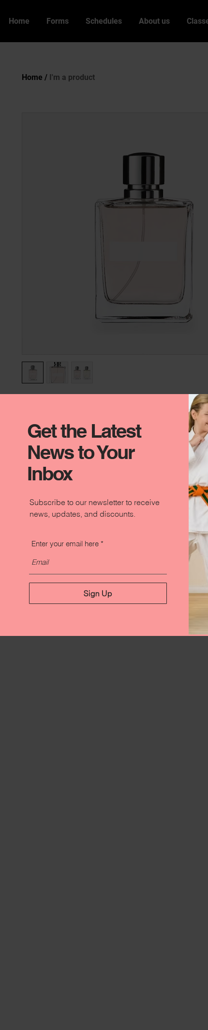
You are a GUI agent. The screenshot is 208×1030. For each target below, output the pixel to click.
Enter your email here (65, 543)
